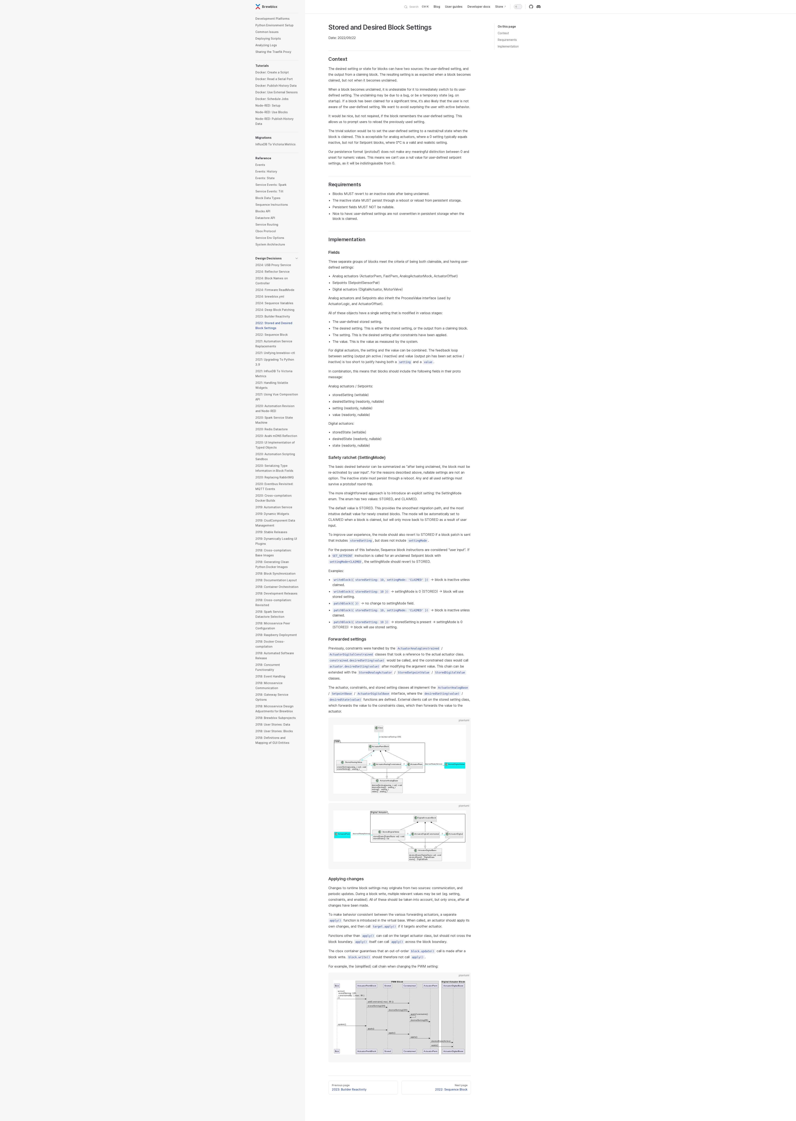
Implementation (508, 46)
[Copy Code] (464, 724)
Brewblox (269, 7)
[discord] (538, 6)
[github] (531, 6)
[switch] (518, 6)
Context (503, 33)
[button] (276, 65)
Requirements (507, 39)
